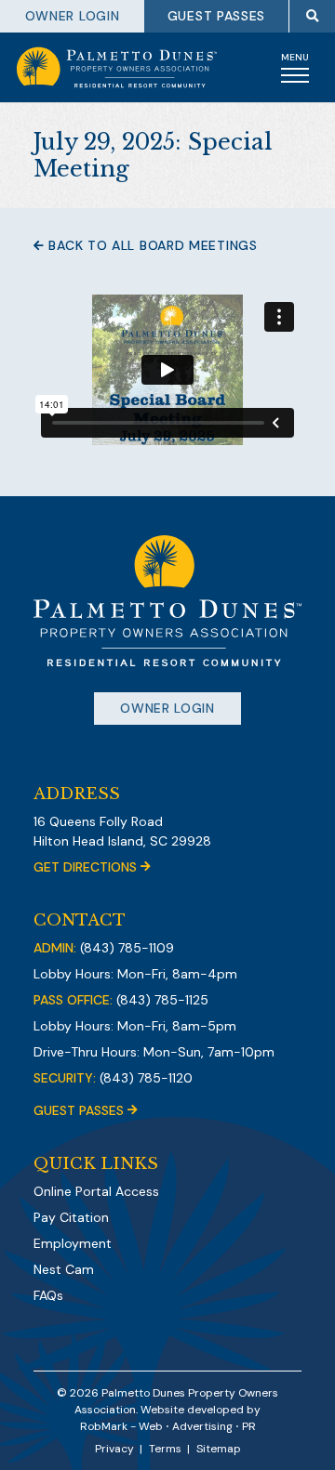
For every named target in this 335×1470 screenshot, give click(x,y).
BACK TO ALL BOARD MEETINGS (151, 245)
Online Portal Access (96, 1191)
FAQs (48, 1295)
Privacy (114, 1448)
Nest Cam (64, 1269)
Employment (73, 1243)
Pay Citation (71, 1217)
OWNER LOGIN (72, 15)
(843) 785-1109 (127, 947)
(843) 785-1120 (146, 1078)
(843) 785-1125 (162, 999)
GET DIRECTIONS (87, 867)
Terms (165, 1448)
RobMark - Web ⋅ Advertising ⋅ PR (168, 1426)
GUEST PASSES (216, 15)
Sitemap (218, 1448)
